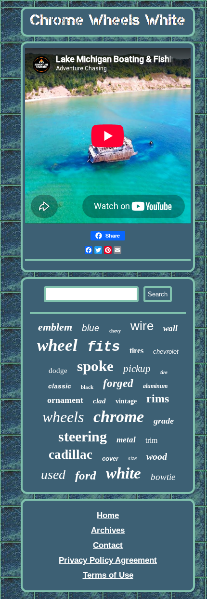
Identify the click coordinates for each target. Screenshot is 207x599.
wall (170, 328)
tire (164, 372)
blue (91, 328)
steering (82, 436)
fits (103, 347)
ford (85, 475)
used (53, 474)
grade (164, 421)
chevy (115, 330)
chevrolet (166, 351)
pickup (137, 368)
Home (108, 515)
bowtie (163, 477)
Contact (108, 545)
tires (136, 350)
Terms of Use (108, 575)
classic (59, 386)
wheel (57, 345)
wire (142, 326)
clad (99, 401)
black (87, 387)
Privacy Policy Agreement (108, 560)
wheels (63, 417)
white (123, 473)
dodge (58, 370)
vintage (126, 401)
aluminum (155, 386)
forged (118, 383)
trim (151, 440)
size (132, 458)
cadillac (70, 454)
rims (157, 398)
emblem (55, 327)
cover (110, 458)
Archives (108, 530)
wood (156, 456)
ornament (65, 400)
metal (126, 439)
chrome (118, 417)
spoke (95, 366)
